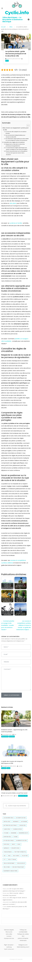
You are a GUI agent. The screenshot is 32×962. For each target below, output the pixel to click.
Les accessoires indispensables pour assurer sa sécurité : (15, 136)
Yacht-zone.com (9, 949)
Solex (18, 844)
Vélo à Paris (7, 867)
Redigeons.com (23, 945)
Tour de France (8, 852)
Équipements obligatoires (10, 871)
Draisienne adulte (23, 833)
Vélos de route (21, 863)
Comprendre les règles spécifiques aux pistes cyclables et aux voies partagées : (17, 148)
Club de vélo (7, 829)
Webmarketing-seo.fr (23, 947)
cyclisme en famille (15, 223)
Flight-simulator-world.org (9, 946)
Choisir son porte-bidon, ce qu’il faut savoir (14, 793)
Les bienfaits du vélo (21, 840)
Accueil (3, 27)
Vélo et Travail (12, 859)
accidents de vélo (21, 817)
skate (13, 844)
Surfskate (6, 848)
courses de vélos (17, 829)
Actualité (4, 768)
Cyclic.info (20, 959)
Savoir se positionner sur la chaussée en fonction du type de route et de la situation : (16, 152)
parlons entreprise (23, 938)
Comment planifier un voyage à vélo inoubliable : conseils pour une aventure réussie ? (7, 625)
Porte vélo (6, 844)
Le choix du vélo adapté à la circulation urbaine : (15, 132)
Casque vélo (22, 825)
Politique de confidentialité (23, 931)
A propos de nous (9, 938)
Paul (15, 734)
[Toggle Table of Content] (27, 125)
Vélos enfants (5, 736)
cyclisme (6, 833)
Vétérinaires (23, 940)
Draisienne (11, 736)
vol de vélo (25, 855)
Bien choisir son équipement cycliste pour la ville (16, 129)
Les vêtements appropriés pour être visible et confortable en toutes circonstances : (17, 139)
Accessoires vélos (23, 795)
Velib (9, 855)
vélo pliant (13, 203)
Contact (9, 936)
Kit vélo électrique (9, 840)
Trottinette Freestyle (20, 852)
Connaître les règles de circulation (14, 142)
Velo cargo (16, 855)
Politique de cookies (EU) (23, 935)
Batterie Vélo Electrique (10, 825)
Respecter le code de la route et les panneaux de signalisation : (15, 145)
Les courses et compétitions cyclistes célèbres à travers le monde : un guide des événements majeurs (23, 625)
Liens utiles (9, 934)
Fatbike (15, 836)
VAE (4, 855)
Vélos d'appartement (9, 863)
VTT (5, 859)
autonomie (24, 821)
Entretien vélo (7, 836)
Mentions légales (9, 930)
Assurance (16, 821)
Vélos (10, 27)
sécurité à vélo (15, 848)
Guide (8, 768)
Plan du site (9, 932)
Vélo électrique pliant (18, 867)
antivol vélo (7, 821)
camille (20, 766)
